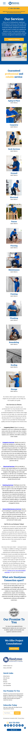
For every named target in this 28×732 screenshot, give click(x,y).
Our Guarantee (7, 685)
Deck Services (14, 149)
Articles (5, 680)
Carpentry (14, 125)
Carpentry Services (8, 442)
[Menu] (4, 3)
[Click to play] (14, 51)
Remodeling (14, 342)
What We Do (6, 676)
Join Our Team (7, 683)
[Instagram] (11, 725)
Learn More (13, 103)
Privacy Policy (21, 718)
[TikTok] (19, 725)
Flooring (14, 246)
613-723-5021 (14, 8)
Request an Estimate (14, 39)
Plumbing (14, 318)
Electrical (14, 197)
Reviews (5, 681)
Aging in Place (14, 101)
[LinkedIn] (8, 725)
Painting (14, 294)
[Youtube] (14, 725)
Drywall (14, 173)
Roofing (14, 365)
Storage (14, 389)
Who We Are (6, 678)
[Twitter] (22, 725)
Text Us (14, 730)
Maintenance (14, 270)
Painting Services (8, 485)
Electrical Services (9, 466)
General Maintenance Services (12, 509)
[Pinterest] (17, 725)
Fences (14, 221)
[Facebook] (5, 725)
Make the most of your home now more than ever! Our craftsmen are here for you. (14, 12)
